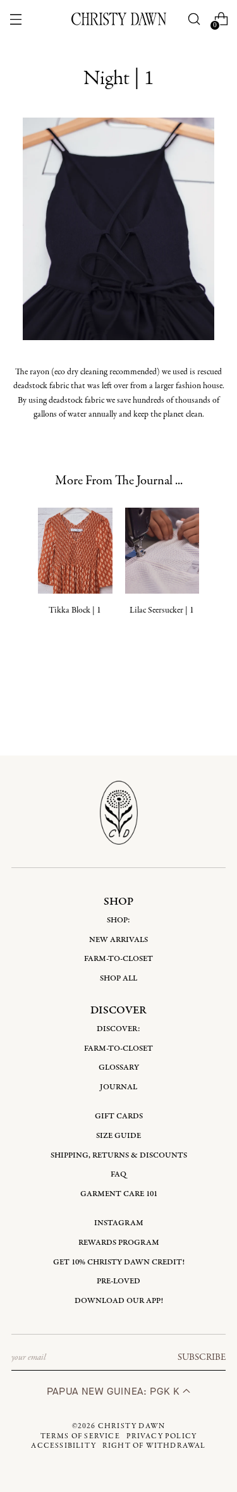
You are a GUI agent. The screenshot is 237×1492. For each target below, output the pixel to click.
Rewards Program (118, 1242)
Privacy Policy (161, 1436)
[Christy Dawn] (118, 19)
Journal (118, 1087)
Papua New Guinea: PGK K (115, 1391)
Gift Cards (119, 1116)
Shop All (118, 978)
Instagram (118, 1223)
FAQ (118, 1174)
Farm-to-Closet (118, 958)
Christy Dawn (131, 1426)
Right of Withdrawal (154, 1446)
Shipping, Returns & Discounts (119, 1155)
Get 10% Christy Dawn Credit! (119, 1262)
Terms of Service (80, 1436)
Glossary (119, 1067)
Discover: (118, 1029)
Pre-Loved (118, 1281)
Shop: (118, 920)
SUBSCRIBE (202, 1357)
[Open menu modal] (16, 19)
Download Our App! (119, 1300)
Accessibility (63, 1446)
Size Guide (118, 1135)
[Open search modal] (194, 19)
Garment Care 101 (118, 1194)
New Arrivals (118, 939)
